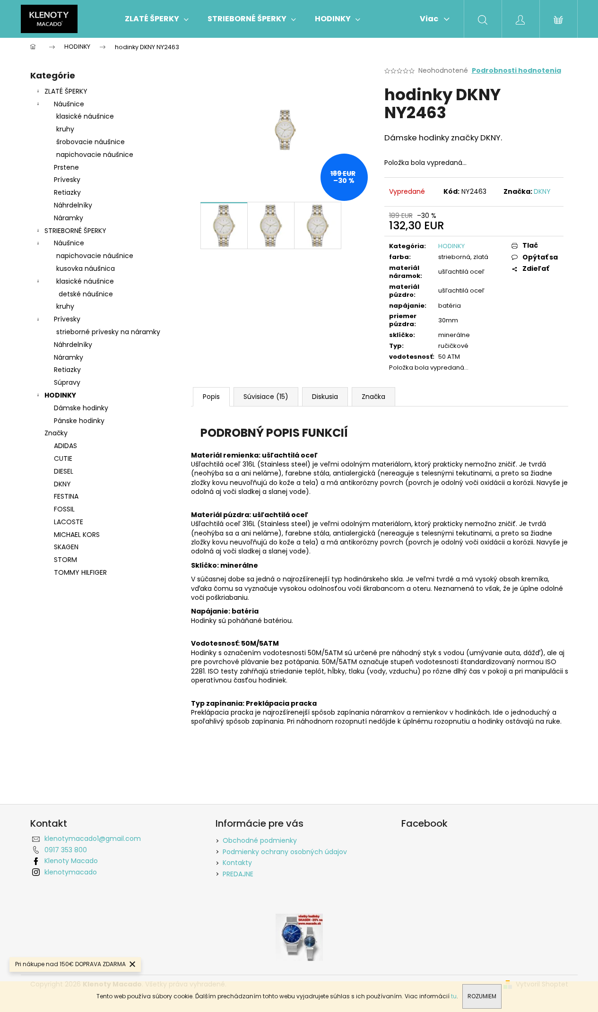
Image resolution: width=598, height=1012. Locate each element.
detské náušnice (86, 294)
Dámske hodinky (81, 408)
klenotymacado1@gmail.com (92, 838)
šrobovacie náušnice (90, 142)
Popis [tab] (211, 396)
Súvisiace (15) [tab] (265, 396)
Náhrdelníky (73, 205)
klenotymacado (70, 872)
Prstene (66, 167)
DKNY (542, 191)
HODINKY (60, 395)
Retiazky (67, 192)
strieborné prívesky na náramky (108, 332)
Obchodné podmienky (260, 840)
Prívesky (67, 179)
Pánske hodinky (79, 420)
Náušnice (69, 104)
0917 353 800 (65, 850)
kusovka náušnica (85, 268)
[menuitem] (156, 19)
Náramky (68, 218)
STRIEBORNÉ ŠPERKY (75, 230)
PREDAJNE (238, 874)
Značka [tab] (373, 396)
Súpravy (67, 382)
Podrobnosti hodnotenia (516, 70)
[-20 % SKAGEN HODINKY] (299, 937)
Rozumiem (482, 996)
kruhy (65, 129)
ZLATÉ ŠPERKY (65, 91)
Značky (56, 433)
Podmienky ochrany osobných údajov (285, 851)
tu (454, 996)
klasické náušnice (85, 116)
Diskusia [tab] (325, 396)
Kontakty (237, 862)
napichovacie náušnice (94, 154)
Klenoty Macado (71, 860)
